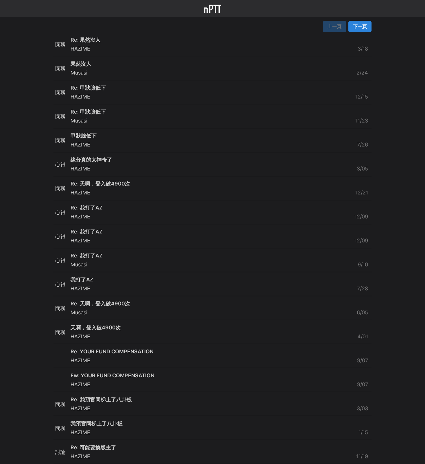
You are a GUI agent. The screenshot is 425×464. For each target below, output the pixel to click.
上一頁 (334, 26)
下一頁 (360, 26)
